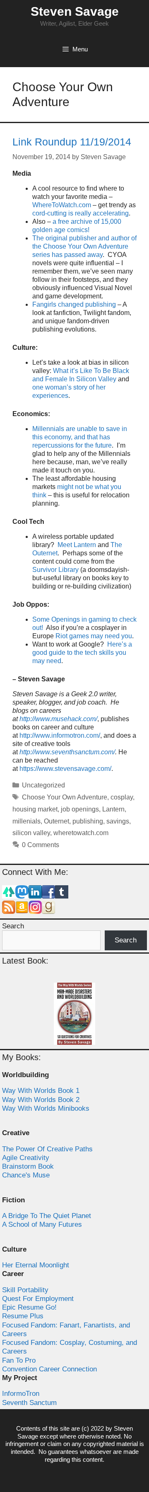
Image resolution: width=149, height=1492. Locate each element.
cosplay (122, 797)
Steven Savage (75, 11)
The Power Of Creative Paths (47, 1149)
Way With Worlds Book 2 (40, 1100)
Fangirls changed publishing (74, 304)
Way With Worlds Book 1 (40, 1091)
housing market (35, 809)
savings (117, 821)
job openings (80, 809)
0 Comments (40, 844)
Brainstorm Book (28, 1166)
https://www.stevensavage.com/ (65, 768)
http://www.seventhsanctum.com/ (67, 752)
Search (13, 926)
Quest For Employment (38, 1299)
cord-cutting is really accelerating (80, 213)
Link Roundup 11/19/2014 (71, 142)
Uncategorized (43, 785)
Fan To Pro (19, 1360)
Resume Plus (22, 1316)
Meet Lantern (77, 544)
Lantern (113, 809)
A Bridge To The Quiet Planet (46, 1216)
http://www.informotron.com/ (59, 735)
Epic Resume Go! (29, 1307)
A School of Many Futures (42, 1224)
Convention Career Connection (49, 1369)
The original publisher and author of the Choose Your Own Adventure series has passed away (84, 246)
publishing (87, 821)
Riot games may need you (93, 635)
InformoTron (20, 1394)
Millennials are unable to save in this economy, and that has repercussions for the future (79, 437)
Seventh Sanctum (29, 1403)
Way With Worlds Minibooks (45, 1108)
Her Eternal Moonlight (35, 1265)
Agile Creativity (25, 1158)
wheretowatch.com (80, 832)
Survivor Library (55, 569)
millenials (26, 821)
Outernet (56, 821)
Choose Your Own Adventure (64, 797)
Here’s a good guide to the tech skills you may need (82, 652)
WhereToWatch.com (61, 204)
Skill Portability (25, 1290)
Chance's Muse (26, 1175)
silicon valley (31, 832)
